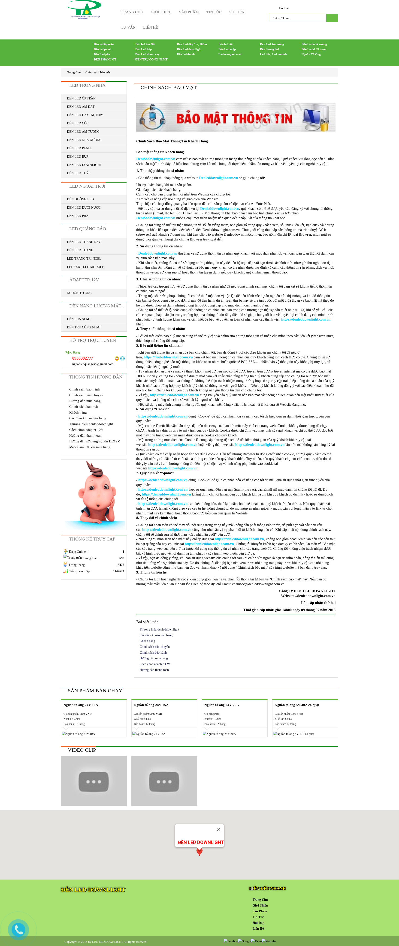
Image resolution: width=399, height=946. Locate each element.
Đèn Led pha (102, 54)
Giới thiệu (161, 12)
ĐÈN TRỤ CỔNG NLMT (151, 59)
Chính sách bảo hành (153, 652)
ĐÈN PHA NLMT (105, 59)
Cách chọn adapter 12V (155, 664)
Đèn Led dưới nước (314, 49)
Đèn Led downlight (189, 49)
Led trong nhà (87, 85)
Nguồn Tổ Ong (311, 54)
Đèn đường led (269, 49)
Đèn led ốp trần (104, 44)
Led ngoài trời (87, 186)
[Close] (218, 829)
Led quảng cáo (87, 228)
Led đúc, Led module (273, 54)
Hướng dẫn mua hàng (154, 658)
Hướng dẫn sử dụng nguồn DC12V (94, 441)
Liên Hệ (150, 27)
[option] (94, 718)
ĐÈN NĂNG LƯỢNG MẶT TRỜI (98, 305)
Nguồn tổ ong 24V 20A (221, 705)
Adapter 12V (84, 279)
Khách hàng (147, 641)
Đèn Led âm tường (272, 44)
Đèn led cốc (225, 44)
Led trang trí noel (230, 54)
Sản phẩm (189, 12)
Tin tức (214, 12)
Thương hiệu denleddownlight (159, 629)
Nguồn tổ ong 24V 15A (151, 705)
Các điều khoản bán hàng (156, 635)
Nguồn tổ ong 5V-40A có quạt (297, 705)
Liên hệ (258, 928)
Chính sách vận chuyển (155, 647)
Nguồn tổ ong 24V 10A (80, 705)
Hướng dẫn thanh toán (154, 670)
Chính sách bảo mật (97, 72)
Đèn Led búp (143, 49)
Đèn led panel (102, 49)
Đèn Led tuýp (227, 49)
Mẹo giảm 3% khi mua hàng (89, 447)
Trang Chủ (74, 72)
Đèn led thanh (186, 54)
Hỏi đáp (258, 923)
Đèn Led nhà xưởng (314, 44)
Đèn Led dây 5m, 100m (192, 44)
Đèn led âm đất (145, 44)
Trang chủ (132, 12)
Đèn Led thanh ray (147, 54)
